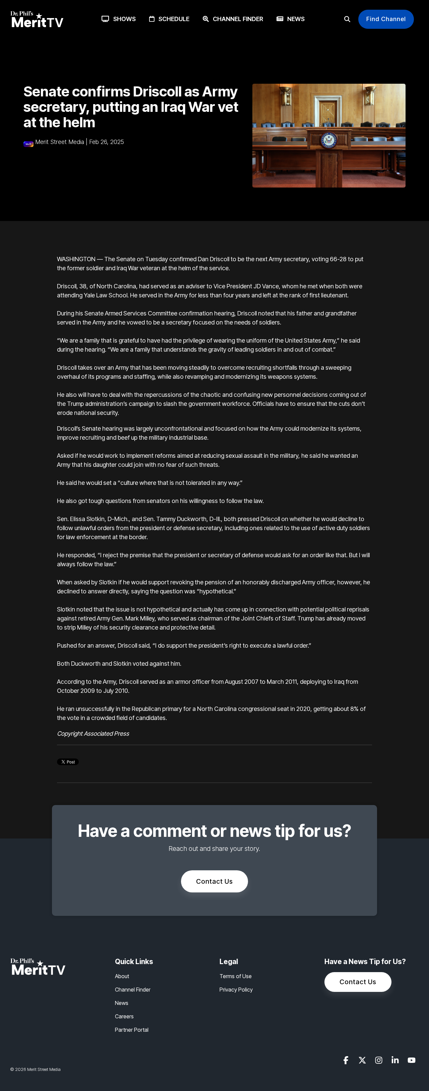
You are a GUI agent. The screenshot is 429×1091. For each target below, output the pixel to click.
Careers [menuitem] (124, 1016)
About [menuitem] (122, 976)
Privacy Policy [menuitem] (236, 989)
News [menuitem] (121, 1003)
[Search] (347, 19)
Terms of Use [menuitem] (236, 976)
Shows (122, 18)
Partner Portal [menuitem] (131, 1029)
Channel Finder (236, 18)
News (294, 18)
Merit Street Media (60, 141)
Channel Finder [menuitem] (132, 989)
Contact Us (214, 881)
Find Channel (386, 18)
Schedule (172, 18)
